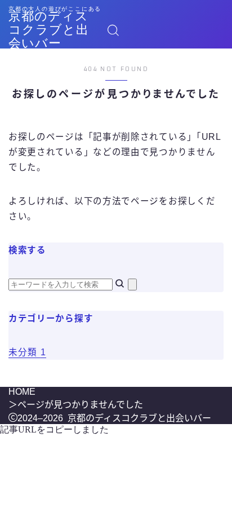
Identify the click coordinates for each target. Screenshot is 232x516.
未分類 (27, 352)
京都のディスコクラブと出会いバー (48, 30)
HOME (21, 391)
